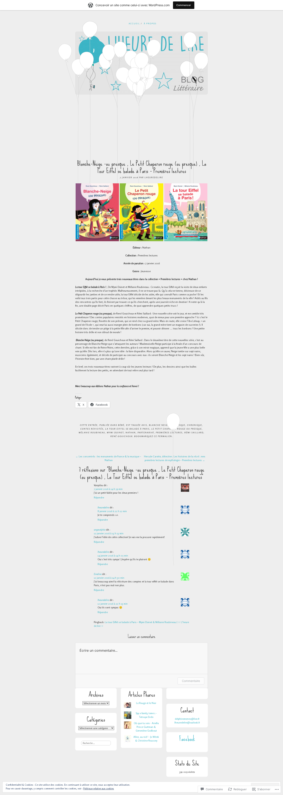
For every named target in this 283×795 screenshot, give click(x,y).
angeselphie (99, 529)
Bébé (121, 425)
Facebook (187, 739)
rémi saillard (193, 432)
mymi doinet (115, 432)
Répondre (99, 497)
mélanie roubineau (92, 432)
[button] (97, 212)
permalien (165, 436)
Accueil (134, 23)
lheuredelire (154, 177)
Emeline (98, 574)
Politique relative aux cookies (98, 788)
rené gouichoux (121, 436)
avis (144, 425)
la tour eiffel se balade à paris (127, 428)
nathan (131, 432)
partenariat (146, 432)
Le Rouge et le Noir (146, 703)
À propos (150, 23)
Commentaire (191, 681)
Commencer (183, 5)
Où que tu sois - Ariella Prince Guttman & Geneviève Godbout (146, 727)
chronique (194, 425)
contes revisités (91, 428)
